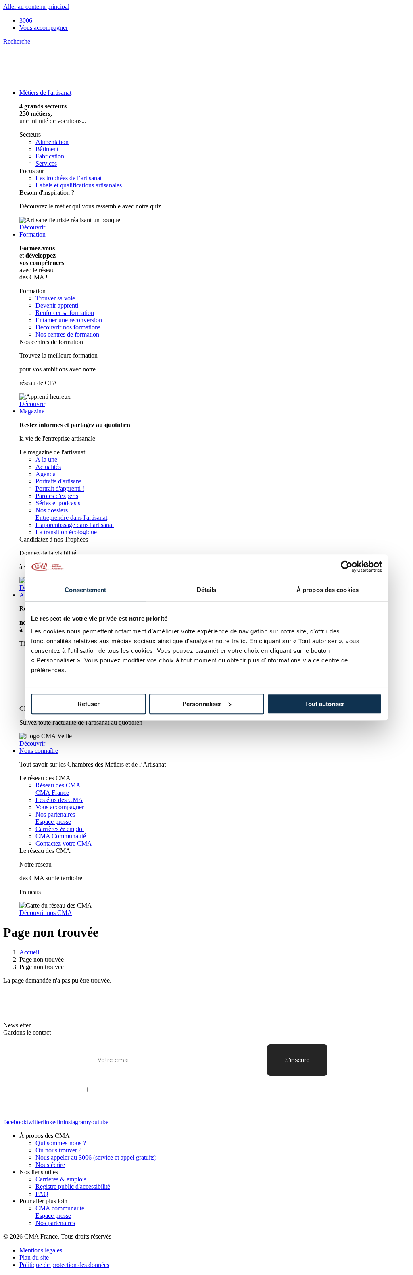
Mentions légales (40, 1250)
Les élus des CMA (59, 799)
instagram (75, 1122)
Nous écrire (50, 1164)
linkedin (53, 1122)
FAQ (41, 1193)
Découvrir (32, 227)
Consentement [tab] (85, 589)
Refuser (88, 703)
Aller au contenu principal (36, 6)
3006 (25, 20)
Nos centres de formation (67, 334)
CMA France (52, 792)
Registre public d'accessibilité (72, 1186)
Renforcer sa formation (64, 312)
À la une (46, 459)
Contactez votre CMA (63, 843)
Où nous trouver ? (58, 1150)
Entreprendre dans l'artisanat (71, 517)
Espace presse (53, 821)
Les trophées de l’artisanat (68, 178)
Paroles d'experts (56, 495)
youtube (98, 1122)
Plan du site (34, 1257)
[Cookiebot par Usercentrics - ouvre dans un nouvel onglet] (346, 566)
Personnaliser (201, 703)
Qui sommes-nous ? (60, 1143)
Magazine (31, 411)
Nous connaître (38, 750)
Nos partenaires (55, 814)
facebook (15, 1122)
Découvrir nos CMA (45, 912)
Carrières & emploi (59, 828)
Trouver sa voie (55, 298)
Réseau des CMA (58, 785)
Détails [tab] (207, 589)
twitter (35, 1122)
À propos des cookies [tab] (327, 589)
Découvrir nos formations (67, 327)
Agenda (45, 474)
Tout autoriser (324, 703)
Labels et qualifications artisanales (78, 185)
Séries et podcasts (57, 503)
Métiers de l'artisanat (45, 92)
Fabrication (49, 156)
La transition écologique (66, 532)
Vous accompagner (43, 27)
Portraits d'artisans (58, 481)
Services (46, 163)
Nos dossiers (51, 510)
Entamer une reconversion (68, 320)
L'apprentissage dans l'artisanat (74, 524)
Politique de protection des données (64, 1264)
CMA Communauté (60, 836)
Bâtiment (46, 149)
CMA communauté (59, 1208)
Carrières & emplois (60, 1179)
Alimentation (52, 141)
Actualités (48, 466)
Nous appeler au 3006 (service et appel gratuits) (95, 1157)
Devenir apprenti (56, 305)
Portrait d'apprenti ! (59, 488)
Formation (32, 234)
